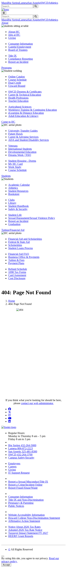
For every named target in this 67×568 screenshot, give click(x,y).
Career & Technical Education (24, 94)
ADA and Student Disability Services (28, 139)
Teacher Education (18, 100)
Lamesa (23, 2)
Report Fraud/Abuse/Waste (23, 487)
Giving (12, 37)
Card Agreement (17, 275)
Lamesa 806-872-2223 (20, 448)
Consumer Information (20, 43)
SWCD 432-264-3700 (20, 454)
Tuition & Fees (16, 260)
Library (12, 202)
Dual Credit (14, 82)
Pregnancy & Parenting (21, 502)
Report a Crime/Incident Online (25, 484)
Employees (14, 463)
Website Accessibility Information (26, 514)
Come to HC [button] (8, 121)
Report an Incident (18, 61)
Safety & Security (17, 209)
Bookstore (13, 194)
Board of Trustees (17, 49)
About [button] (4, 22)
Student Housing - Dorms (22, 160)
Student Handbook (18, 206)
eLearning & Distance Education (26, 112)
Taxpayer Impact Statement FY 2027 (28, 533)
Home (11, 300)
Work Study (14, 167)
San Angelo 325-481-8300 (22, 451)
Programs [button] (6, 67)
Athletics (53, 2)
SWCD (44, 2)
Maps (4, 2)
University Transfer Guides (23, 130)
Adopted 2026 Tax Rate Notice (25, 529)
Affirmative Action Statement (24, 521)
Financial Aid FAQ (18, 254)
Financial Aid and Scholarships (25, 238)
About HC (14, 31)
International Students (20, 148)
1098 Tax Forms (17, 272)
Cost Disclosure (16, 278)
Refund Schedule (17, 269)
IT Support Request (19, 472)
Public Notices (16, 505)
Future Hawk (15, 133)
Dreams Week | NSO (19, 155)
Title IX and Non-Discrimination (26, 499)
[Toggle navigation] (3, 13)
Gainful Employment (19, 46)
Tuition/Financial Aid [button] (12, 230)
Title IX (12, 55)
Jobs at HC (14, 34)
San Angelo (34, 2)
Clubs (11, 199)
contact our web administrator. (37, 403)
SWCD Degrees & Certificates (25, 91)
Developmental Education (22, 151)
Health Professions (18, 97)
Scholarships (15, 245)
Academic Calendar (19, 184)
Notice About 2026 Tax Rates (24, 526)
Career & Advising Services (23, 136)
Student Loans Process (20, 248)
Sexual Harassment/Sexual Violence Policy (31, 218)
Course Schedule (17, 79)
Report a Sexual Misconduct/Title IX (28, 481)
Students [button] (6, 175)
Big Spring (13, 2)
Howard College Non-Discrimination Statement (34, 517)
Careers (12, 466)
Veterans (13, 145)
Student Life (15, 214)
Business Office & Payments (23, 257)
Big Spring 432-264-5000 (22, 445)
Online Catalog (16, 76)
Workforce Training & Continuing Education (32, 109)
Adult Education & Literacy (23, 116)
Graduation (14, 224)
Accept (6, 565)
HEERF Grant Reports (20, 536)
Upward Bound (16, 85)
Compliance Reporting (20, 58)
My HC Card (15, 163)
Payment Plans (16, 263)
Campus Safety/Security (21, 457)
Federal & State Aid (19, 242)
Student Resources (18, 191)
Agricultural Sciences (19, 106)
